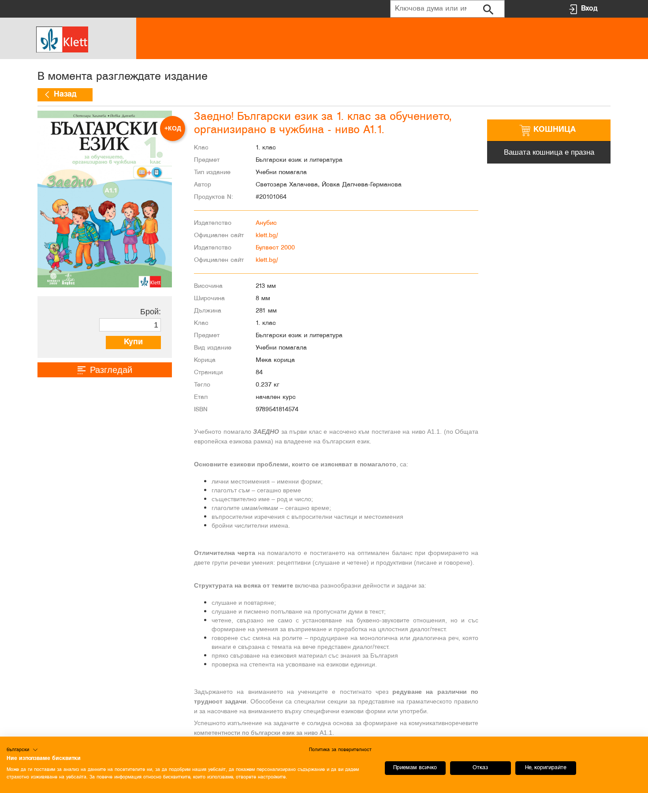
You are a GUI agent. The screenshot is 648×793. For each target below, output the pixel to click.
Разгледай (111, 370)
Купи (133, 342)
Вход (589, 8)
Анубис (266, 223)
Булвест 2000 (275, 248)
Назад (65, 94)
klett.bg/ (267, 235)
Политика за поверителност (340, 750)
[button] (22, 750)
